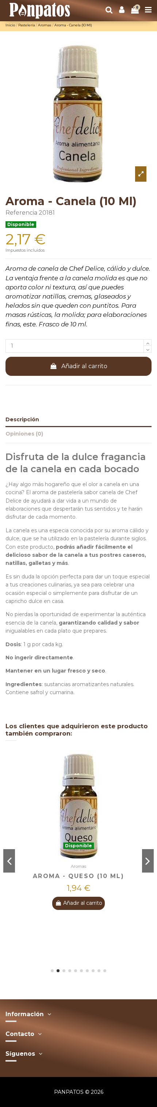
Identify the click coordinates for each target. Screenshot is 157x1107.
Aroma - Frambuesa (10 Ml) (100, 876)
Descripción (22, 419)
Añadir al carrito (84, 366)
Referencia (21, 212)
